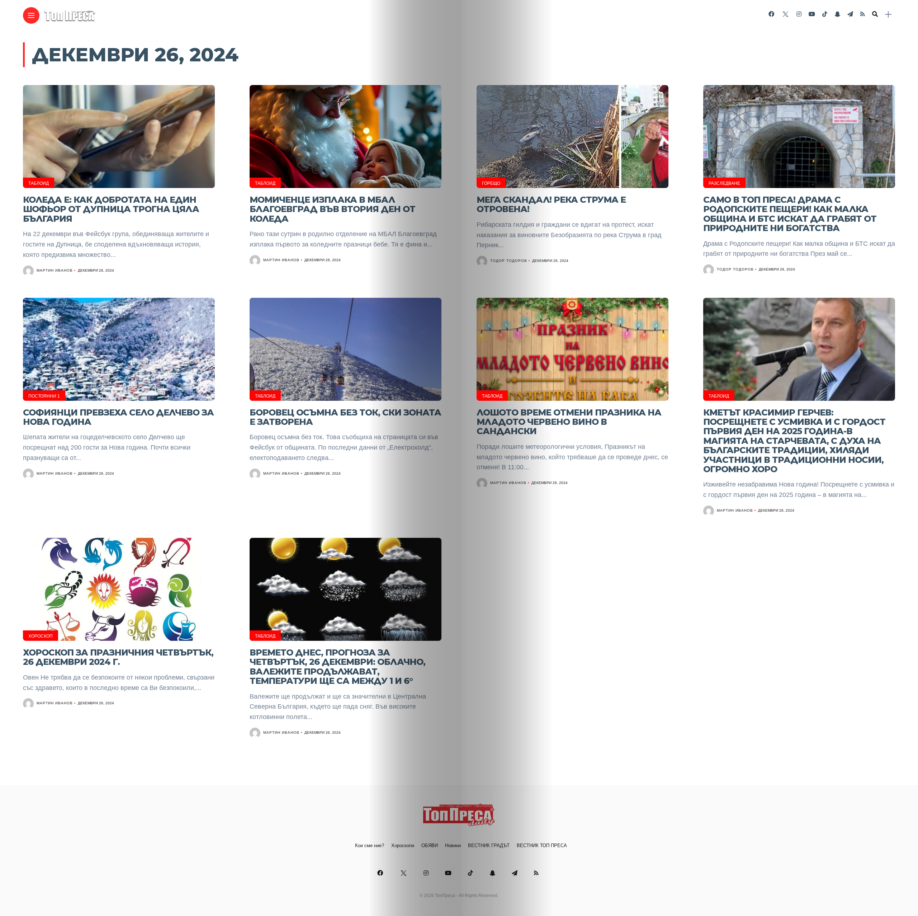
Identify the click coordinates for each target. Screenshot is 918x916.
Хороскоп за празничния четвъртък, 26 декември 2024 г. (118, 657)
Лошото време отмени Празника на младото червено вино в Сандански (569, 422)
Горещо (491, 183)
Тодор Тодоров (508, 260)
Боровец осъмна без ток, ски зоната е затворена (345, 417)
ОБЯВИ (429, 845)
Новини (453, 845)
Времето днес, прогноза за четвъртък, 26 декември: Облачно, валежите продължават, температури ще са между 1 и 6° (337, 666)
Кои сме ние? (369, 845)
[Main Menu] (31, 15)
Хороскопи (402, 845)
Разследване (724, 183)
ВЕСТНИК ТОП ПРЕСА (542, 845)
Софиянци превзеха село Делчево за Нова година (118, 417)
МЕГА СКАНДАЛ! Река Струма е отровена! (551, 204)
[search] (875, 14)
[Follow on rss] (862, 14)
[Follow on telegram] (850, 14)
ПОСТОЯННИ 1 (44, 396)
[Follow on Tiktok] (824, 14)
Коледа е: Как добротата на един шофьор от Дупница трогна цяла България (111, 209)
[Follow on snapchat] (837, 14)
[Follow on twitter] (785, 14)
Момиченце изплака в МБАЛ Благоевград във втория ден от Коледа (332, 209)
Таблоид (38, 183)
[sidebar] (888, 14)
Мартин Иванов (55, 270)
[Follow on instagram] (798, 14)
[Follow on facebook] (771, 14)
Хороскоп (40, 636)
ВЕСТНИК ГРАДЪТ (489, 845)
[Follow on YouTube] (812, 14)
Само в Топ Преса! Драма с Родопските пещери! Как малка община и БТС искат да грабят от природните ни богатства (789, 213)
